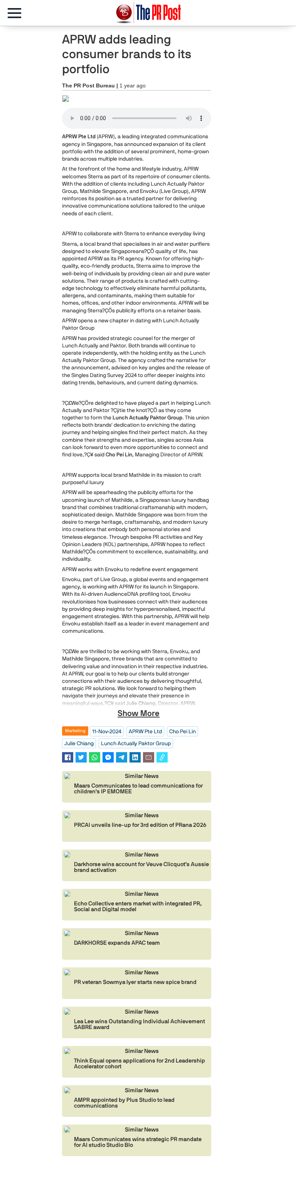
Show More (139, 713)
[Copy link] (162, 757)
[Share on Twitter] (81, 757)
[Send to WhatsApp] (94, 757)
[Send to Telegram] (121, 757)
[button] (18, 13)
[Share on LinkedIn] (135, 757)
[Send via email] (148, 757)
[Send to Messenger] (108, 757)
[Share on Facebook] (67, 757)
